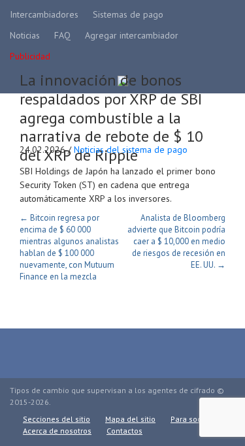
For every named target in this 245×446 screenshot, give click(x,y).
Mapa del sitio (130, 419)
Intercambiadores (44, 14)
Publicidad (30, 56)
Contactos (124, 431)
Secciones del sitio (56, 419)
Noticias (25, 35)
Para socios (191, 419)
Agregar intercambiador (131, 35)
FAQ (62, 35)
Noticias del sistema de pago (131, 149)
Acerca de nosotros (57, 431)
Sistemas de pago (128, 14)
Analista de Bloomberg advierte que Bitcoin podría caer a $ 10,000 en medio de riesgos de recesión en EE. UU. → (176, 241)
